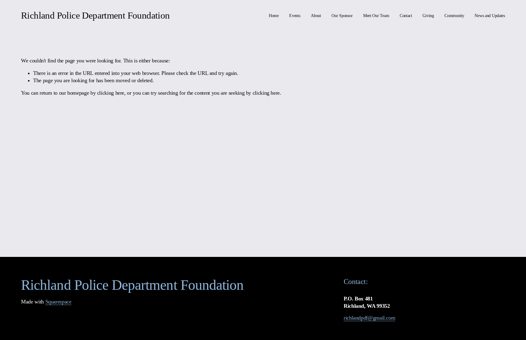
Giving (428, 15)
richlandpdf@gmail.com (369, 318)
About (316, 15)
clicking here (110, 93)
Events (294, 15)
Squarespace (58, 302)
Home (274, 15)
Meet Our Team (376, 15)
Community (454, 15)
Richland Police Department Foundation (95, 15)
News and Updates (490, 15)
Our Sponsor (341, 15)
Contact (406, 15)
